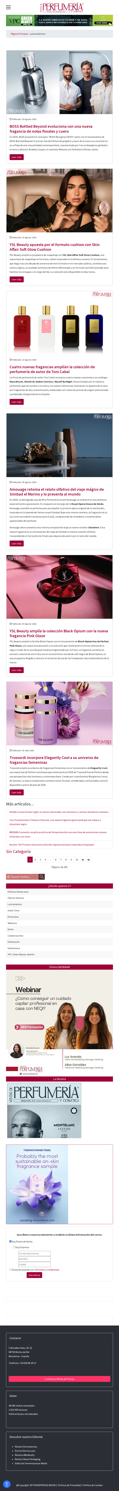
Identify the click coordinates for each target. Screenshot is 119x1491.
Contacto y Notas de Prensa (59, 1378)
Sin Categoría (18, 851)
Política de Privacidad (69, 1485)
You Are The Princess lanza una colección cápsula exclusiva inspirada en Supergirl (51, 844)
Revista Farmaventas (26, 1446)
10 (77, 859)
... (50, 859)
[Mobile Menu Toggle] (8, 7)
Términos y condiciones (47, 1269)
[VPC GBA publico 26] (59, 20)
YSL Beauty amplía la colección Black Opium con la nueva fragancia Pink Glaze (59, 633)
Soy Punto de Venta (22, 1241)
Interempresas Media (36, 1463)
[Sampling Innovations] (37, 1184)
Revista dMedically (24, 1454)
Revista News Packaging (27, 1459)
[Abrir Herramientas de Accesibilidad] (7, 1484)
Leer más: (17, 157)
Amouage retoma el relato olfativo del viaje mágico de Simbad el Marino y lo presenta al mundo (57, 492)
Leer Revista (44, 1116)
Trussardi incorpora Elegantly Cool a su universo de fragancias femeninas (54, 760)
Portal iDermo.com (25, 1450)
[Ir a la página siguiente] (83, 860)
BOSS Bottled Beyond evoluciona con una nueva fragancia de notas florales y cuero (51, 129)
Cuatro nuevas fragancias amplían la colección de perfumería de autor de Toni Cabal (52, 369)
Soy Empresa (22, 1247)
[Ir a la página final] (89, 860)
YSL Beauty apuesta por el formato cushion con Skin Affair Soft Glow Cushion (55, 247)
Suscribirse (34, 1275)
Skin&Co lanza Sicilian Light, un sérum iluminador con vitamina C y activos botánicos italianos (58, 811)
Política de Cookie (92, 1485)
